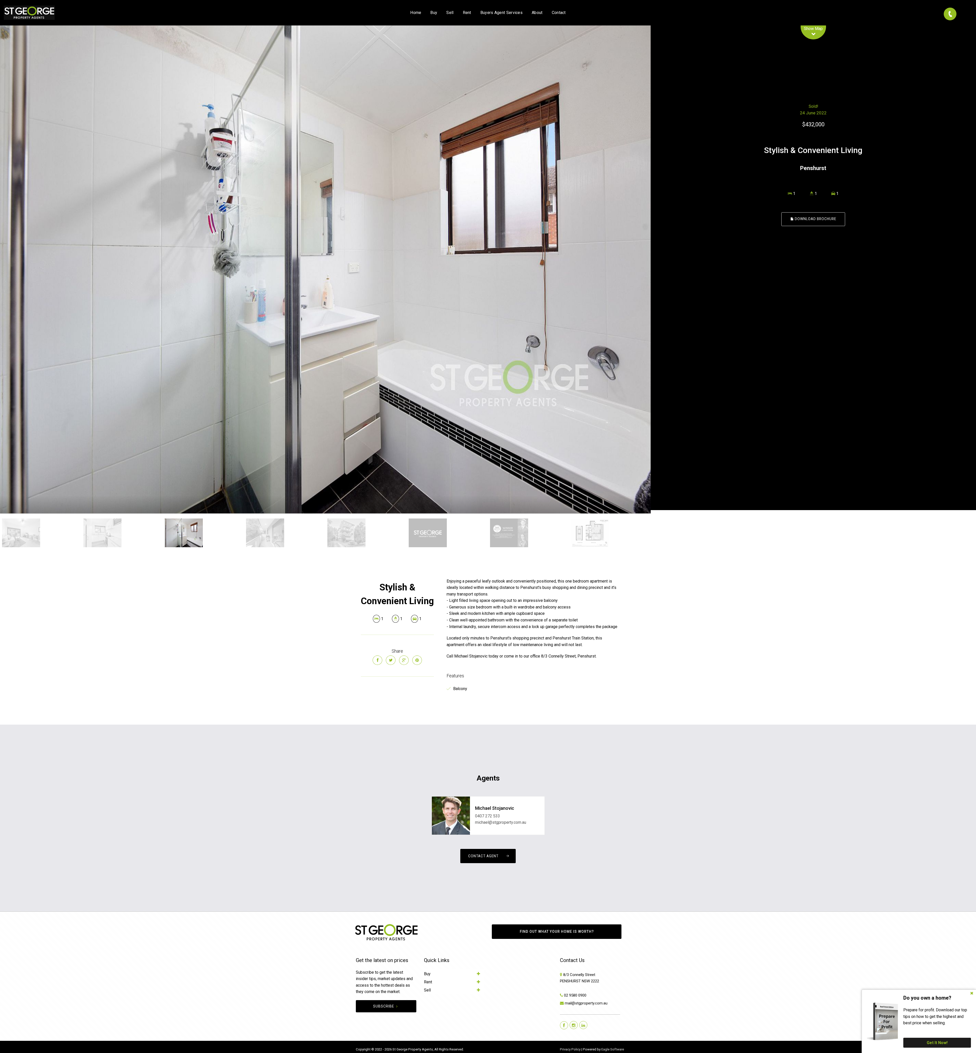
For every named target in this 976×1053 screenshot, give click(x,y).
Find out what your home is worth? (557, 931)
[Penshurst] (325, 269)
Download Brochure (815, 219)
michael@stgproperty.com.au (500, 822)
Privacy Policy (570, 1049)
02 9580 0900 (575, 995)
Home (415, 12)
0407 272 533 (487, 816)
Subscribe (383, 1006)
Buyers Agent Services (501, 12)
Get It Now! (937, 1042)
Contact (559, 12)
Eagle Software (612, 1049)
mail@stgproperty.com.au (586, 1003)
